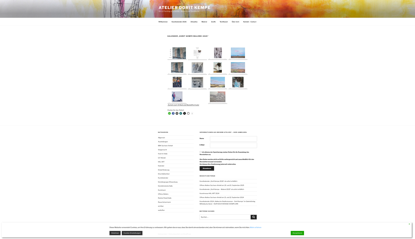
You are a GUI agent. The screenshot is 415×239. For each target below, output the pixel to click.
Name (202, 138)
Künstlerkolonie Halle (165, 186)
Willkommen (163, 22)
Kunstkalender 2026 (179, 22)
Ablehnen (115, 233)
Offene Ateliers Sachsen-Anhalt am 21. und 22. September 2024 (222, 197)
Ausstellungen (163, 142)
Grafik (213, 22)
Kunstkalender (163, 178)
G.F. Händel (162, 158)
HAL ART (161, 162)
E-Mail (202, 145)
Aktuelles (194, 22)
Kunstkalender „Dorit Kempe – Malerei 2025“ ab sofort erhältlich (222, 189)
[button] (177, 53)
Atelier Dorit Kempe (185, 7)
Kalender (161, 166)
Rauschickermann (164, 202)
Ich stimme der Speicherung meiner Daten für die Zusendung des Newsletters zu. (227, 158)
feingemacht (162, 150)
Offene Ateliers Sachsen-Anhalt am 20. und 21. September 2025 (222, 185)
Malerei (204, 22)
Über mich (235, 22)
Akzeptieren (297, 233)
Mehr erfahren (255, 227)
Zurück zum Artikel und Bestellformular (183, 105)
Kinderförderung (163, 170)
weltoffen (161, 210)
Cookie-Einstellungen (132, 233)
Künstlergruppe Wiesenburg (167, 182)
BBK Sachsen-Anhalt (165, 146)
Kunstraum (162, 190)
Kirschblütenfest (163, 174)
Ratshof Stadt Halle (164, 198)
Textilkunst (224, 22)
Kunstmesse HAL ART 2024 (209, 193)
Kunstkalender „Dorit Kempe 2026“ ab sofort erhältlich (218, 181)
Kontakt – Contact (249, 22)
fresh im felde (162, 154)
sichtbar (161, 206)
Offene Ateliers (163, 194)
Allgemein (161, 138)
